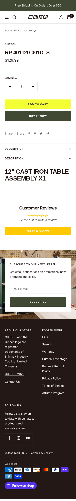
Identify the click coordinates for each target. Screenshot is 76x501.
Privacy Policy (51, 378)
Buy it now (38, 116)
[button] (38, 158)
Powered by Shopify (41, 452)
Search (46, 344)
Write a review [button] (38, 231)
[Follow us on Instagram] (18, 438)
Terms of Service (53, 385)
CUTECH (10, 44)
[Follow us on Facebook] (9, 438)
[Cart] (69, 17)
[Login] (61, 17)
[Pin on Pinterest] (35, 133)
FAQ (45, 337)
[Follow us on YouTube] (27, 438)
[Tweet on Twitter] (41, 133)
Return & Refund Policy (53, 368)
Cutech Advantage (54, 359)
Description (14, 148)
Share (9, 133)
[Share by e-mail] (47, 133)
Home (8, 30)
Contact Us (12, 381)
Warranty (48, 351)
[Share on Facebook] (29, 133)
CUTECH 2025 (14, 374)
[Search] (14, 17)
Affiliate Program (53, 393)
